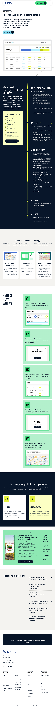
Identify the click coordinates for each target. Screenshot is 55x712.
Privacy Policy (19, 705)
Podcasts (43, 689)
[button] (50, 3)
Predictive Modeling (19, 680)
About (29, 685)
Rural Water (30, 693)
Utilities (29, 675)
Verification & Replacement (18, 683)
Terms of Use (27, 705)
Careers (29, 688)
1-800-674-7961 (10, 662)
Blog (42, 678)
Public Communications (19, 676)
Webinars (43, 681)
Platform (5, 675)
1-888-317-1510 (9, 660)
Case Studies (44, 687)
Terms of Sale (35, 705)
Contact (29, 696)
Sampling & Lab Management (7, 684)
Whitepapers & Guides (46, 684)
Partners (30, 691)
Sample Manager (7, 678)
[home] (10, 3)
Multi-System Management (18, 688)
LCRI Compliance (7, 681)
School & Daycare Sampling (7, 689)
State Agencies (31, 678)
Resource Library (45, 675)
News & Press (44, 692)
